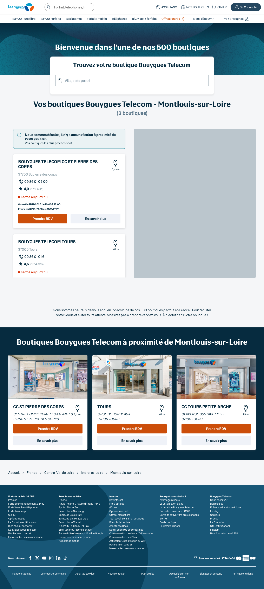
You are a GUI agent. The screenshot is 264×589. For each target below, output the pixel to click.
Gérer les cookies (84, 573)
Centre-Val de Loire (59, 473)
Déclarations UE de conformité (126, 529)
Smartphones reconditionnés (75, 529)
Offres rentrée (170, 18)
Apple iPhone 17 (67, 503)
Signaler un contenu (211, 573)
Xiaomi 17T (65, 525)
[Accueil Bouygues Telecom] (19, 7)
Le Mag (214, 511)
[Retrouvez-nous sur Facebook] (30, 559)
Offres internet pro (119, 514)
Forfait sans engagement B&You (26, 503)
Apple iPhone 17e (68, 507)
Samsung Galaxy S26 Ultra (73, 518)
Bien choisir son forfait (20, 525)
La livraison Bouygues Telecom (177, 507)
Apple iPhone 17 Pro (89, 503)
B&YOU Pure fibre (23, 18)
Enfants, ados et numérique (225, 507)
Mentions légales (21, 573)
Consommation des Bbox (123, 537)
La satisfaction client (171, 503)
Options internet (118, 511)
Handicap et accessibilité (224, 533)
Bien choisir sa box (119, 522)
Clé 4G (11, 514)
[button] (246, 7)
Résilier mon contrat (19, 533)
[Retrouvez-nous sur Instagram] (51, 559)
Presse (214, 518)
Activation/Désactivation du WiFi (127, 540)
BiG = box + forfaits (144, 18)
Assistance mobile (69, 540)
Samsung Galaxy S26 (70, 514)
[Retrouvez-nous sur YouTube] (44, 559)
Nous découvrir (218, 499)
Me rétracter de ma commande (25, 537)
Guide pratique (168, 522)
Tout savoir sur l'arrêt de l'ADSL (126, 518)
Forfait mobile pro (18, 511)
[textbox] (69, 7)
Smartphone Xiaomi (70, 522)
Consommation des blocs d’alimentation (131, 533)
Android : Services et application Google (81, 533)
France (32, 473)
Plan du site (147, 573)
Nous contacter (116, 573)
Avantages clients (170, 499)
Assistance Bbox (118, 525)
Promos (12, 499)
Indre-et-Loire (92, 473)
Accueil (14, 473)
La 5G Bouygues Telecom (22, 529)
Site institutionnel (220, 525)
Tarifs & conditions (242, 573)
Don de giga (216, 503)
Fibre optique (116, 503)
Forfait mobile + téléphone (23, 507)
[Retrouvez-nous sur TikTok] (65, 559)
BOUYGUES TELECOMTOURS (46, 241)
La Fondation (217, 522)
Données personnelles (53, 573)
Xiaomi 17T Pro (80, 525)
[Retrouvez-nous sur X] (37, 559)
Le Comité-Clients (170, 525)
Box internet (116, 499)
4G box (113, 507)
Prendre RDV (43, 219)
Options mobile (16, 518)
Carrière (215, 514)
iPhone (63, 499)
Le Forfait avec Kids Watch (23, 522)
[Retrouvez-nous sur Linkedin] (58, 559)
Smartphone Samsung (71, 511)
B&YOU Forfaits (50, 18)
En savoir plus (95, 219)
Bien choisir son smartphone (75, 537)
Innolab (214, 529)
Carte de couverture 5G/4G (175, 511)
